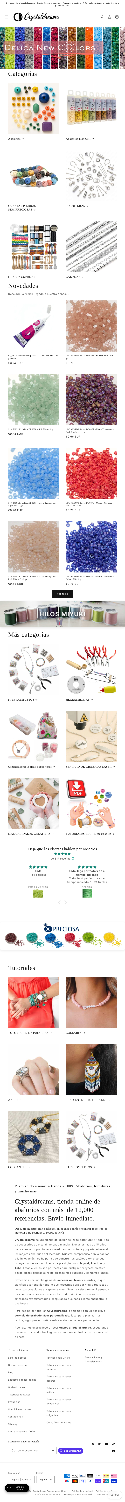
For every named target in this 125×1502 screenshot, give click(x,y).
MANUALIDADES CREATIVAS (29, 833)
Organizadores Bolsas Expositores (30, 766)
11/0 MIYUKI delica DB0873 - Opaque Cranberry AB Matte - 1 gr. (90, 504)
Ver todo (62, 593)
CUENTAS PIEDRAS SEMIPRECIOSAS (22, 207)
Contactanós (15, 1416)
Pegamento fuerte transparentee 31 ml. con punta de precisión (33, 357)
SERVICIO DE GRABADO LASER (89, 766)
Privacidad (14, 1401)
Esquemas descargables (22, 1379)
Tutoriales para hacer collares (59, 1378)
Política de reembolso (106, 1491)
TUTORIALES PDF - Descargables (88, 833)
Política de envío (85, 1494)
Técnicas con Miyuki (58, 1357)
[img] (62, 854)
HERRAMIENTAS (78, 699)
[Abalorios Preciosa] (62, 936)
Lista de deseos (17, 1357)
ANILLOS (14, 1100)
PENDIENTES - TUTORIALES (86, 1100)
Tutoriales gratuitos (19, 1394)
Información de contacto (48, 1494)
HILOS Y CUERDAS (21, 276)
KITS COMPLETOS (21, 699)
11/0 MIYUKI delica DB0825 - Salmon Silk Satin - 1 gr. (91, 357)
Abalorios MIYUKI (78, 138)
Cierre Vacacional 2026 (21, 1431)
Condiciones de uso (19, 1409)
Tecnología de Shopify (58, 1491)
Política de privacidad (82, 1491)
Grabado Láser (16, 1387)
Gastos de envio (17, 1365)
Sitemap (13, 1424)
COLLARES (74, 1032)
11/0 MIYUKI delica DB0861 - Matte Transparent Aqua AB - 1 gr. (32, 504)
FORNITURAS (75, 205)
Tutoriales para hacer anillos (59, 1390)
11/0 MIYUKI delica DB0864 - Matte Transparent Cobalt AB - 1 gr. (90, 577)
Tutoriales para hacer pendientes (59, 1401)
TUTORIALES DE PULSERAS (28, 1032)
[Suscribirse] (52, 1450)
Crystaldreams (40, 1491)
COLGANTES (17, 1167)
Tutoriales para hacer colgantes (59, 1413)
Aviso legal (69, 1494)
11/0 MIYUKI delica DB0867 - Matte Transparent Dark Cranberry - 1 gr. (90, 430)
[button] (6, 17)
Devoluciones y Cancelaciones (93, 1359)
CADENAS (73, 276)
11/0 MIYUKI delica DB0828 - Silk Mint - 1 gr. (31, 429)
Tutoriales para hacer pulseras (59, 1367)
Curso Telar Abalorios (59, 1422)
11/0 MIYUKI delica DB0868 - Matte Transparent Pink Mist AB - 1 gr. (32, 577)
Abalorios (14, 138)
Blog (10, 1372)
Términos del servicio (106, 1494)
